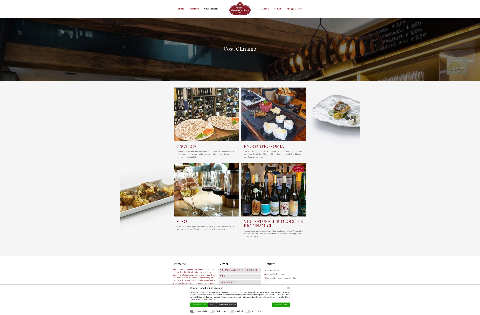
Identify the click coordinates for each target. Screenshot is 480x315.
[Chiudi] (288, 288)
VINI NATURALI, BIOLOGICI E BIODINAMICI (273, 223)
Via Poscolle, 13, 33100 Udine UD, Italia (281, 278)
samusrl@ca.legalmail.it (275, 274)
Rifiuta (212, 305)
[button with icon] (267, 283)
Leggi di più (212, 299)
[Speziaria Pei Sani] (240, 8)
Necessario (202, 311)
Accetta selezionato (199, 305)
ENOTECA (186, 146)
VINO (181, 221)
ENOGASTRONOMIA (264, 146)
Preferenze (221, 311)
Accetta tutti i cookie (281, 305)
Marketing (256, 311)
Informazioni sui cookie (227, 305)
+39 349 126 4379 (272, 270)
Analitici (239, 311)
